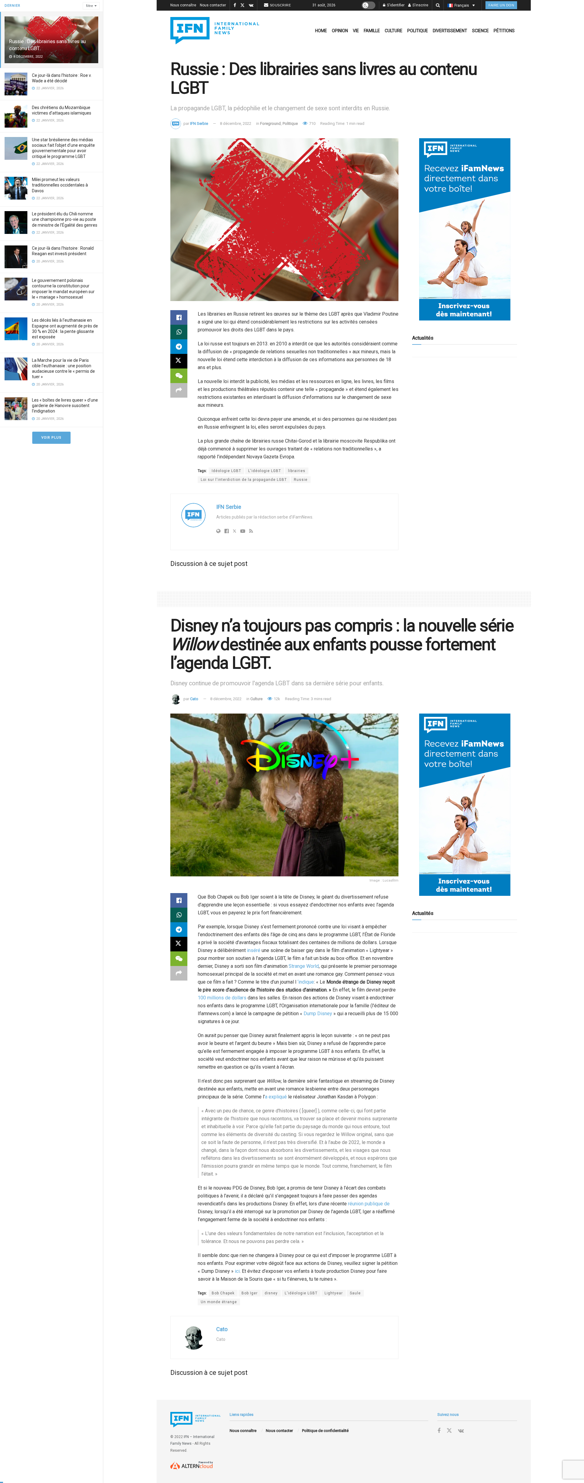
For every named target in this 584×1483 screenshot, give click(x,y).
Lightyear (334, 1293)
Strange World (304, 966)
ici (237, 1271)
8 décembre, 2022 (235, 123)
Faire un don (501, 5)
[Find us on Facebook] (235, 5)
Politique (417, 30)
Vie (356, 30)
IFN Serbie (199, 123)
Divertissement (450, 30)
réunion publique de (369, 1204)
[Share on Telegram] (178, 346)
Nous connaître (183, 5)
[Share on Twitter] (178, 361)
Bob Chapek (223, 1293)
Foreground (270, 123)
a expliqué (276, 1097)
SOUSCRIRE (280, 5)
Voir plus (51, 438)
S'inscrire (420, 5)
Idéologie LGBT (226, 471)
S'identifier (395, 5)
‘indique (305, 982)
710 (311, 123)
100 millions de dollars (222, 998)
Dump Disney (318, 1013)
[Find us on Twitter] (242, 5)
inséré (253, 950)
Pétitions (504, 30)
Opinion (340, 30)
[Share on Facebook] (178, 317)
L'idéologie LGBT (264, 471)
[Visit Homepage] (214, 30)
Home (321, 30)
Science (480, 30)
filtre (89, 6)
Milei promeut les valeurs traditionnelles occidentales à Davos (60, 185)
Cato (194, 699)
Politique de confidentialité (325, 1430)
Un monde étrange (219, 1302)
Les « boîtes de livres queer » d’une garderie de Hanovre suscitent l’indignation (65, 405)
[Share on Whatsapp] (178, 332)
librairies (296, 471)
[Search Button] (438, 5)
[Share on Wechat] (178, 375)
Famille (372, 30)
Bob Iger (250, 1293)
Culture (393, 30)
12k (276, 699)
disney (271, 1293)
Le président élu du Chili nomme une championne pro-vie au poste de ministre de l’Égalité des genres (64, 219)
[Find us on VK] (251, 5)
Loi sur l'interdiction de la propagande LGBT (244, 480)
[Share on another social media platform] (178, 390)
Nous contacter (213, 5)
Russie (301, 480)
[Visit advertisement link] (464, 229)
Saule (355, 1293)
